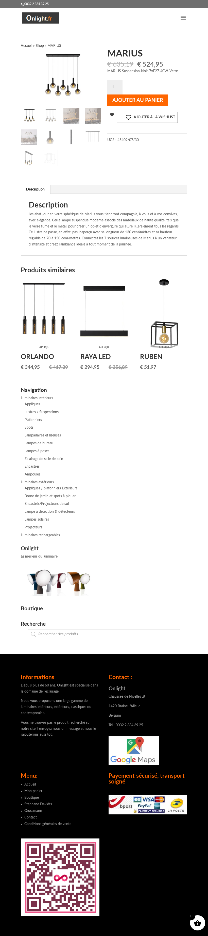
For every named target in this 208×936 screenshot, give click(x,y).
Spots (29, 427)
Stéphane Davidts (38, 804)
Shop (40, 46)
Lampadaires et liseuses (43, 435)
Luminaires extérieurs (37, 482)
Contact (30, 817)
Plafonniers (33, 420)
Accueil (26, 46)
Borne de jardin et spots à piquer (50, 496)
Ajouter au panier (137, 100)
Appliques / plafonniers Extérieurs (51, 488)
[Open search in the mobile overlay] (104, 634)
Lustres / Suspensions (42, 412)
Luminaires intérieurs (37, 398)
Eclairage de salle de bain (44, 459)
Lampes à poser (37, 451)
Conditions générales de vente (47, 824)
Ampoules (32, 474)
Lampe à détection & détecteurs (50, 511)
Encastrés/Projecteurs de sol (47, 504)
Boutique (31, 797)
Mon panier (33, 791)
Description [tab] (35, 189)
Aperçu (44, 347)
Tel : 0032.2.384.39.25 (126, 725)
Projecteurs (33, 527)
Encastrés (32, 466)
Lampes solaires (37, 519)
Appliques (32, 404)
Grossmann (33, 811)
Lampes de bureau (39, 443)
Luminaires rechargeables (40, 535)
